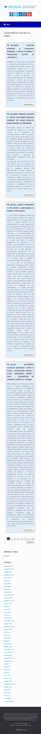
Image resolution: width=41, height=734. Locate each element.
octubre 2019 (8, 598)
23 (33, 539)
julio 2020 (7, 581)
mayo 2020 (7, 586)
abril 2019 (7, 615)
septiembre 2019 (9, 601)
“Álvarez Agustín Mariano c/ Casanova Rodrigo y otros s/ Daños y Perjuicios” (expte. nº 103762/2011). (20, 51)
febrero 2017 (8, 678)
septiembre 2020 (9, 575)
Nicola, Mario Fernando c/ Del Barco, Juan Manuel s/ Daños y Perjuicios (20, 207)
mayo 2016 (7, 693)
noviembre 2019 (9, 595)
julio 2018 (7, 632)
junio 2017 (7, 667)
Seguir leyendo (28, 104)
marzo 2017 (7, 675)
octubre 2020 (8, 572)
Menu (8, 24)
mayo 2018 (7, 638)
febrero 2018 (8, 647)
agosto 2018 (8, 629)
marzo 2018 (7, 644)
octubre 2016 (8, 681)
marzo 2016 (7, 698)
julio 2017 (7, 664)
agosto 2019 (8, 604)
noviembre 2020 (9, 569)
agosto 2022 (8, 566)
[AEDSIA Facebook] (11, 14)
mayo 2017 (7, 670)
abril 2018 (7, 641)
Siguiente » (30, 542)
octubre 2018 (8, 624)
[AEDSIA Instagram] (25, 14)
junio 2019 (7, 609)
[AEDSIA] (20, 7)
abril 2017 (7, 672)
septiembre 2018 (9, 626)
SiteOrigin (19, 730)
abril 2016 (7, 695)
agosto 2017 (8, 661)
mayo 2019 (7, 612)
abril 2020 (7, 589)
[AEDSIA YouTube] (30, 14)
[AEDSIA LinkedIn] (20, 14)
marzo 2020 (7, 592)
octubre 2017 (8, 655)
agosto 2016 (8, 687)
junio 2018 (7, 635)
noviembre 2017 (9, 652)
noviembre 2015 (9, 701)
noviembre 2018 (9, 621)
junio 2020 (7, 583)
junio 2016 (7, 690)
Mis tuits (6, 556)
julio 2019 (7, 606)
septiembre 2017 (9, 658)
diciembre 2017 (8, 649)
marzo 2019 (7, 618)
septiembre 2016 (9, 684)
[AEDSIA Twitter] (16, 14)
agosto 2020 (8, 578)
